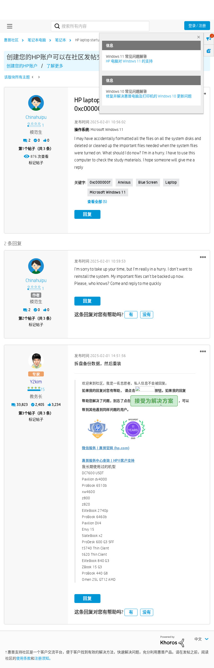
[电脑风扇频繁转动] (38, 77)
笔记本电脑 (37, 40)
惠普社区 (11, 40)
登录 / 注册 (197, 25)
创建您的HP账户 (22, 66)
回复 (87, 214)
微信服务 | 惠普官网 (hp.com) (105, 448)
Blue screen (148, 182)
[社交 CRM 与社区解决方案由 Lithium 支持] (172, 641)
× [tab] (199, 37)
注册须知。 (43, 658)
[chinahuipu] (36, 103)
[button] (202, 257)
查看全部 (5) (97, 201)
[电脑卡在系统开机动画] (33, 77)
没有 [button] (146, 314)
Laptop (171, 182)
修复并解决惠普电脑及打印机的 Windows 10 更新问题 (149, 96)
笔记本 (60, 40)
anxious (124, 182)
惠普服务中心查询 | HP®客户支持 (108, 460)
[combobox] (100, 26)
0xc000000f (100, 182)
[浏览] (8, 26)
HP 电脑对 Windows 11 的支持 (129, 61)
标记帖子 (36, 162)
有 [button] (131, 314)
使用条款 (23, 658)
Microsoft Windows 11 (108, 192)
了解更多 (54, 66)
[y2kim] (36, 360)
